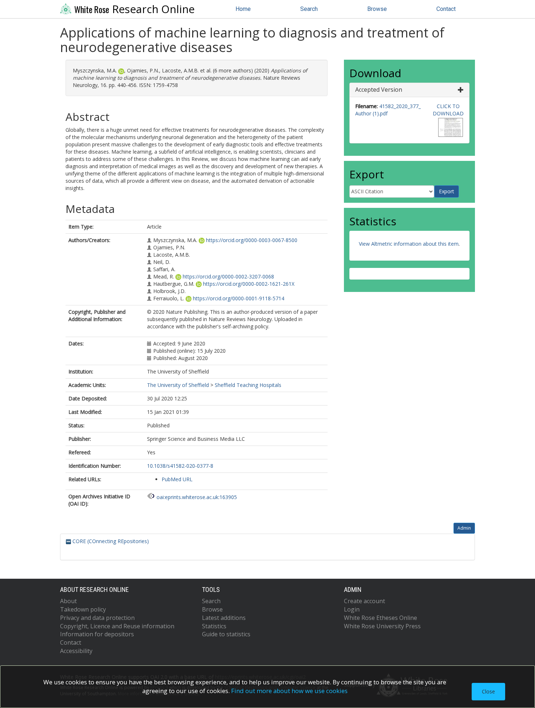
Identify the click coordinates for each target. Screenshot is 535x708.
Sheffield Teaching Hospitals (248, 384)
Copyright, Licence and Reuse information (117, 626)
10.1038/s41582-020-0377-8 (180, 465)
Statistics (214, 626)
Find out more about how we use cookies (289, 691)
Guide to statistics (226, 634)
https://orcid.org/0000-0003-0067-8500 (251, 240)
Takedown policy (83, 609)
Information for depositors (97, 634)
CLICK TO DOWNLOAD (448, 110)
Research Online (134, 9)
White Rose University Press (382, 626)
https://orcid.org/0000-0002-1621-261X (248, 283)
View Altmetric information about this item (409, 243)
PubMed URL (177, 479)
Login (352, 609)
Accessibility (76, 651)
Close (488, 691)
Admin (464, 528)
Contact (446, 8)
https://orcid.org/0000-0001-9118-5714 (238, 298)
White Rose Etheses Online (380, 618)
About (68, 601)
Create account (364, 601)
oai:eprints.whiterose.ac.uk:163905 (196, 497)
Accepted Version (378, 90)
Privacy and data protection (97, 618)
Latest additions (224, 618)
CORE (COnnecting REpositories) (110, 541)
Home (243, 8)
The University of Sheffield (178, 384)
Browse (377, 8)
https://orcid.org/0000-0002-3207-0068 (228, 276)
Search (309, 8)
